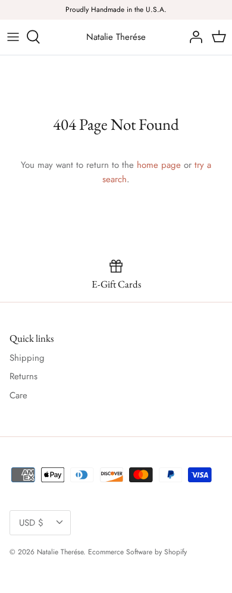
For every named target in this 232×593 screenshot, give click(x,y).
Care (18, 395)
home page (159, 164)
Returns (23, 376)
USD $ (31, 522)
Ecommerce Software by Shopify (137, 552)
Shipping (27, 357)
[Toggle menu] (13, 37)
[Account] (193, 37)
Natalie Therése (60, 552)
